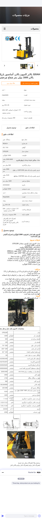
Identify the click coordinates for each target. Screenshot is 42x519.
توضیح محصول (11, 128)
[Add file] (39, 516)
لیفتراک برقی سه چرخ (25, 463)
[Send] (2, 516)
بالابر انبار (13, 465)
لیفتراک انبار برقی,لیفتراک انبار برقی (28, 465)
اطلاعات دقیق (30, 128)
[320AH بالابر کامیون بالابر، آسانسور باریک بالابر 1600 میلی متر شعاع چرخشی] (21, 47)
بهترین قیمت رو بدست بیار (30, 83)
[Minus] (3, 472)
